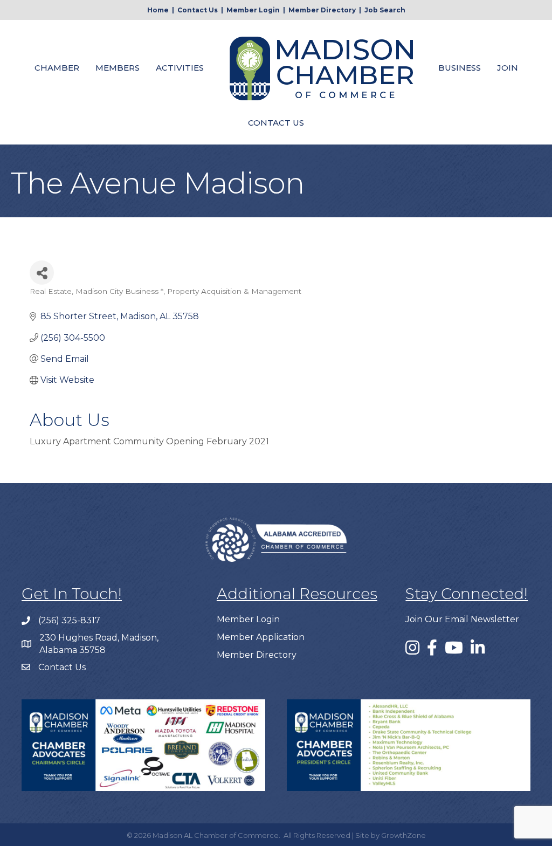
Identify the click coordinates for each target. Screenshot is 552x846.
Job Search (384, 10)
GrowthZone (403, 835)
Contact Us (197, 10)
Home (158, 10)
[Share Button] (42, 272)
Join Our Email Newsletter (462, 619)
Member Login (253, 10)
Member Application (261, 637)
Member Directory (322, 10)
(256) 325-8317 (69, 620)
